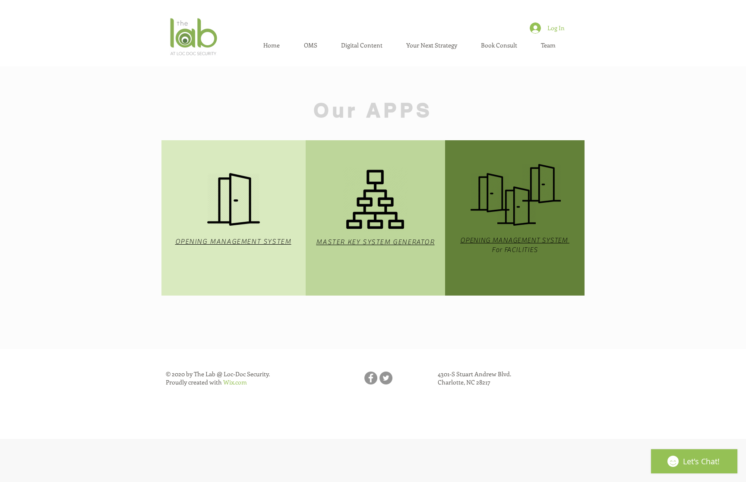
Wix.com (235, 382)
